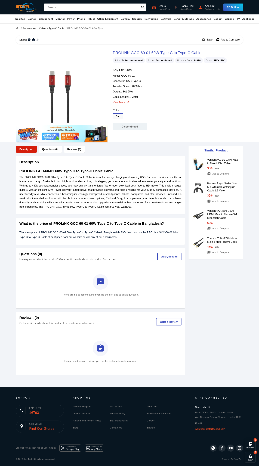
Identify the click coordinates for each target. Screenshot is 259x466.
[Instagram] (239, 448)
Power (71, 18)
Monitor (60, 18)
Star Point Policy (119, 420)
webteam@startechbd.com (210, 428)
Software (166, 18)
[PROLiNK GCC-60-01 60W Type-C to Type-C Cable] (61, 87)
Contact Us (116, 427)
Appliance (248, 18)
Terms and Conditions (159, 413)
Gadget (218, 18)
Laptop (32, 18)
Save (207, 40)
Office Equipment (107, 18)
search (143, 7)
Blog (75, 427)
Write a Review (169, 321)
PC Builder (233, 7)
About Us (152, 406)
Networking (151, 18)
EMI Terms (116, 406)
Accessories (203, 18)
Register (208, 9)
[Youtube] (230, 448)
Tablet (91, 18)
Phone (81, 18)
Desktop (20, 18)
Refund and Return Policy (87, 420)
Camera (125, 18)
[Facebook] (222, 448)
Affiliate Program (82, 406)
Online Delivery (81, 413)
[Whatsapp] (213, 448)
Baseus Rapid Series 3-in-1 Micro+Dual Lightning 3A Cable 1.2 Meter (223, 187)
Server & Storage (184, 18)
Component (46, 18)
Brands (151, 427)
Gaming (229, 18)
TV (238, 18)
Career (151, 420)
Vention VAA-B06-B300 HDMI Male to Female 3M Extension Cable (222, 214)
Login (217, 9)
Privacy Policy (117, 413)
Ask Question (169, 256)
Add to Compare (228, 40)
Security (137, 18)
